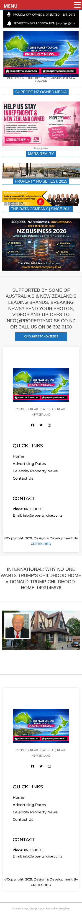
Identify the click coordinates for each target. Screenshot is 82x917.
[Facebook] (32, 425)
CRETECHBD (41, 544)
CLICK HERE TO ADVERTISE (41, 336)
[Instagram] (49, 425)
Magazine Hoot (36, 908)
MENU (11, 6)
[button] (77, 5)
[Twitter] (41, 425)
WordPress (64, 908)
